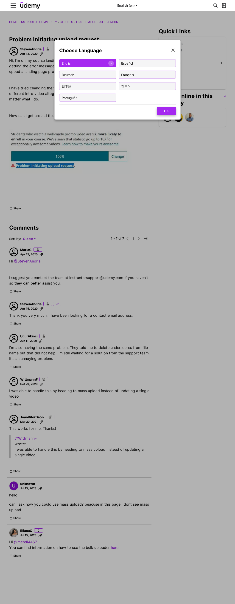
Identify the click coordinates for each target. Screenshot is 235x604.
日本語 (66, 86)
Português (69, 98)
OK (166, 111)
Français (127, 75)
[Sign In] (224, 5)
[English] (30, 5)
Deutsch (68, 75)
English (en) (126, 5)
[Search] (215, 5)
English (67, 63)
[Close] (173, 51)
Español (127, 63)
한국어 (126, 86)
